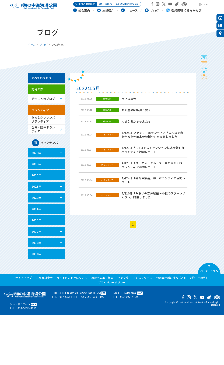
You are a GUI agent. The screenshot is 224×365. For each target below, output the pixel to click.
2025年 (36, 164)
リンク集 (123, 277)
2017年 (36, 254)
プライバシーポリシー (112, 282)
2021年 (36, 209)
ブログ (44, 44)
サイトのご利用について (72, 277)
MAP (103, 293)
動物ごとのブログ (43, 99)
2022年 (36, 198)
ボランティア (40, 110)
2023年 (36, 186)
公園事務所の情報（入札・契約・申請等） (182, 277)
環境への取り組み (102, 277)
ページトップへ (209, 271)
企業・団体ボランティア (43, 129)
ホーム (32, 44)
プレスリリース (142, 277)
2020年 (36, 220)
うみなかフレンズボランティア (43, 119)
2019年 (36, 231)
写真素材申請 (44, 277)
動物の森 (37, 89)
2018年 (36, 243)
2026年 (36, 153)
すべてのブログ (41, 78)
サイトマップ (23, 277)
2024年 (36, 175)
